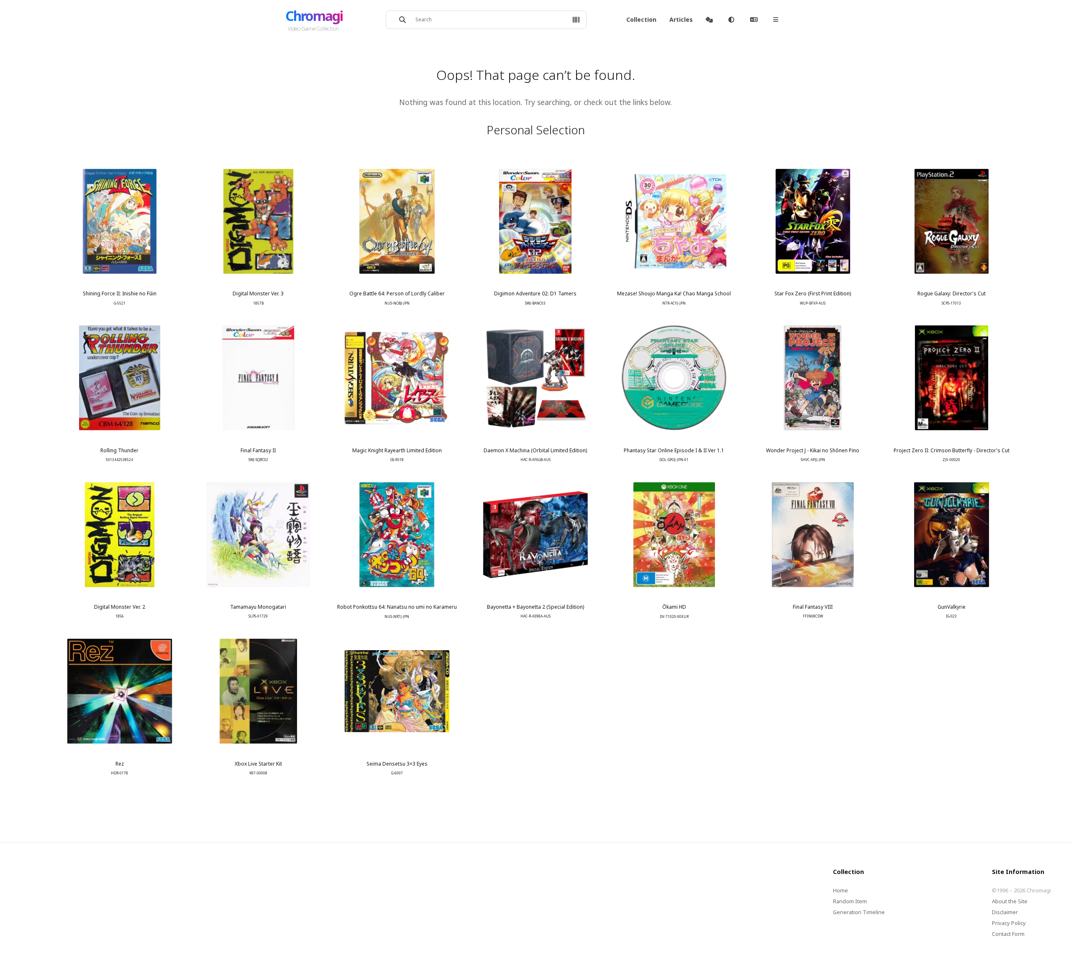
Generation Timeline (859, 912)
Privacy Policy (1009, 923)
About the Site (1009, 901)
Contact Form (1008, 934)
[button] (576, 19)
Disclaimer (1005, 912)
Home (840, 890)
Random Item (850, 901)
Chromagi (314, 16)
